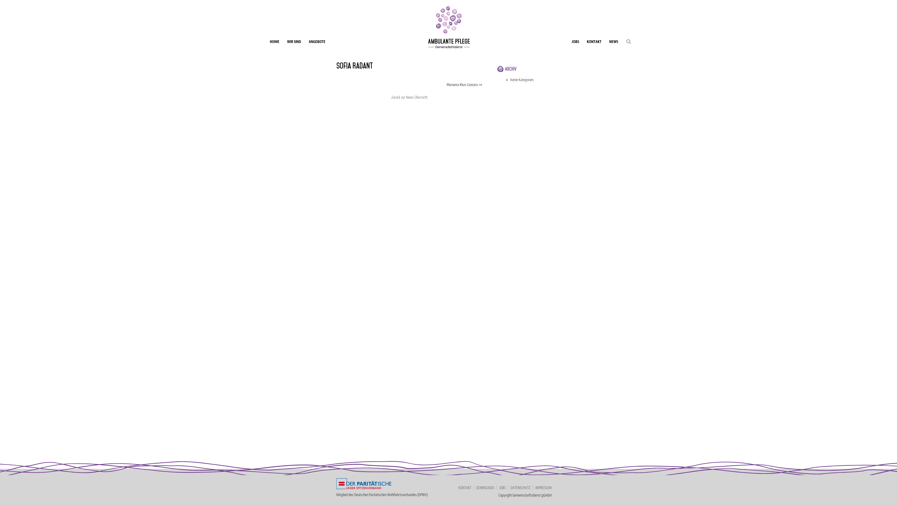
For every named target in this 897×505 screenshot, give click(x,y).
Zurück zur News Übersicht (409, 97)
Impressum (543, 487)
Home (274, 41)
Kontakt (594, 41)
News (613, 41)
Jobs (575, 41)
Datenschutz (520, 487)
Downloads (485, 487)
